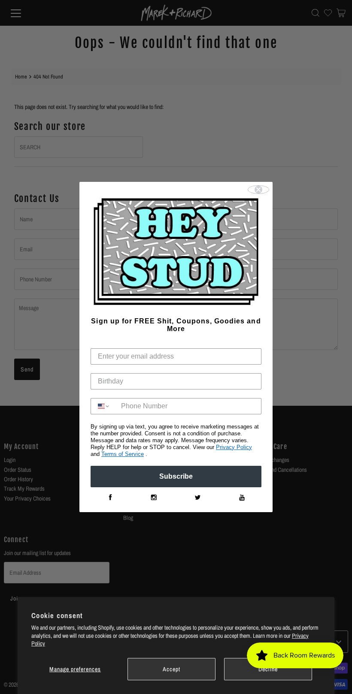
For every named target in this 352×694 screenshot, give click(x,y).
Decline (268, 669)
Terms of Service (122, 454)
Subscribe (176, 476)
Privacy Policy (234, 447)
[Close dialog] (258, 189)
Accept (171, 669)
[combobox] (104, 406)
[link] (110, 497)
